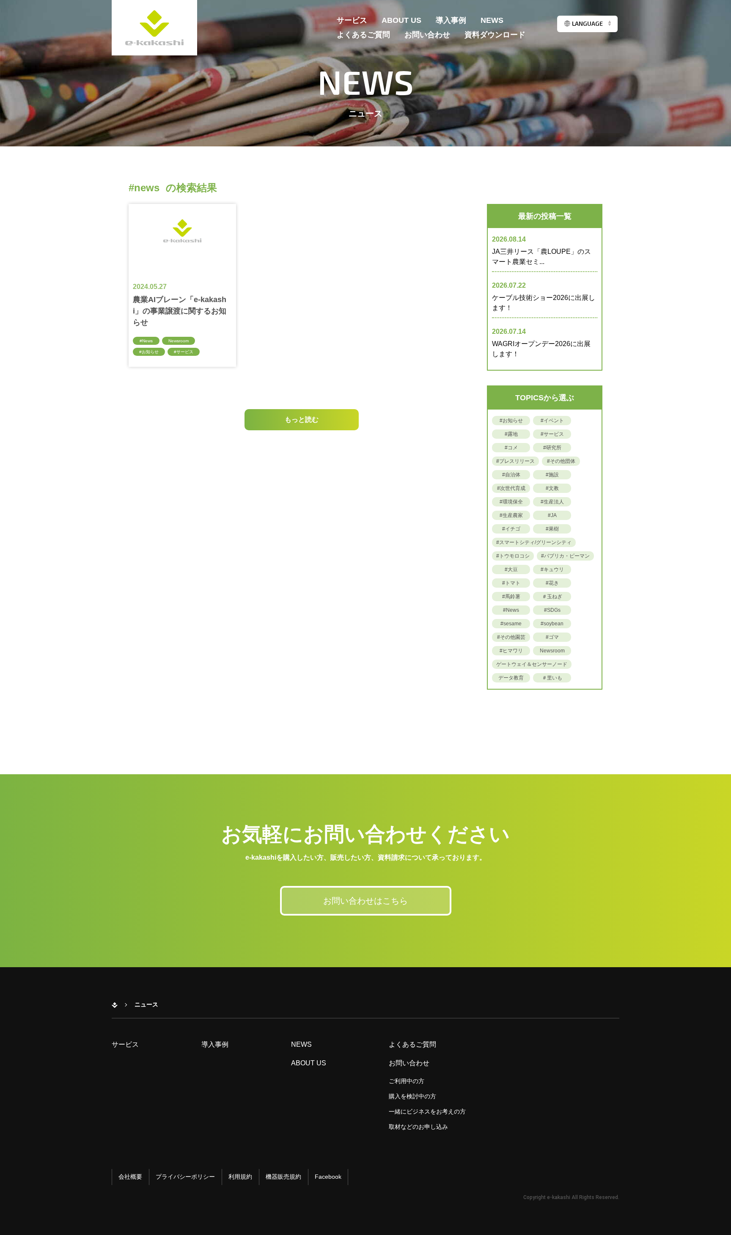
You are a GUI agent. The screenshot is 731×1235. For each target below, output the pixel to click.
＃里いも (552, 678)
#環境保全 (511, 502)
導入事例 (451, 20)
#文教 (552, 488)
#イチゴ (511, 529)
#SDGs (552, 610)
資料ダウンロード (494, 35)
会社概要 (130, 1176)
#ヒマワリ (511, 651)
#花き (552, 583)
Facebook (328, 1176)
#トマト (511, 583)
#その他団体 (561, 461)
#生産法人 (552, 502)
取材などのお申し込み (418, 1126)
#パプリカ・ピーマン (565, 556)
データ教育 (511, 678)
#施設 (552, 475)
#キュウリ (552, 569)
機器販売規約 (283, 1176)
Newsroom (178, 340)
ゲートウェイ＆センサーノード (531, 664)
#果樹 (552, 529)
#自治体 (511, 475)
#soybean (552, 624)
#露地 (511, 434)
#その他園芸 (511, 637)
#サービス (183, 351)
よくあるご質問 (363, 35)
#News (146, 340)
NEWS (492, 20)
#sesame (511, 624)
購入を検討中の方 (412, 1096)
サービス (352, 20)
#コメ (511, 448)
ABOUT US (401, 20)
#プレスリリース (515, 461)
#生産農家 (511, 515)
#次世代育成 (511, 488)
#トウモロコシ (513, 556)
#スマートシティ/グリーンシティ (534, 542)
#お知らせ (149, 351)
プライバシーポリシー (185, 1176)
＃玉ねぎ (552, 597)
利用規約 (240, 1176)
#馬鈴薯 (511, 597)
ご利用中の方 (406, 1081)
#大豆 (511, 569)
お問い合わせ (427, 35)
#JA (552, 515)
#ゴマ (552, 637)
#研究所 (552, 448)
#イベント (552, 421)
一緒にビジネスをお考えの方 (427, 1111)
